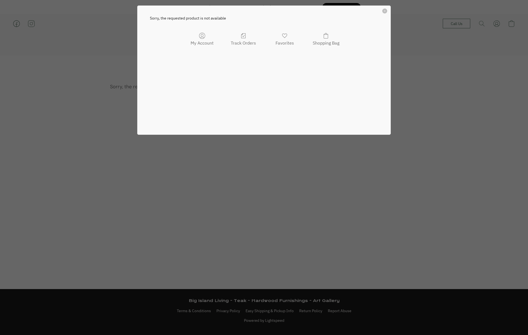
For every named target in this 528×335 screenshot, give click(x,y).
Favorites (285, 43)
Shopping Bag (326, 43)
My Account (202, 43)
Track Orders (243, 43)
